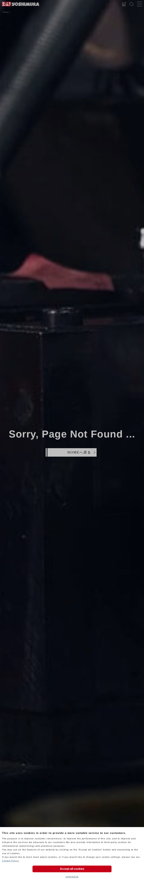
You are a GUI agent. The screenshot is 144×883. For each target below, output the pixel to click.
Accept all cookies (72, 868)
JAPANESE (72, 877)
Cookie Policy (10, 861)
